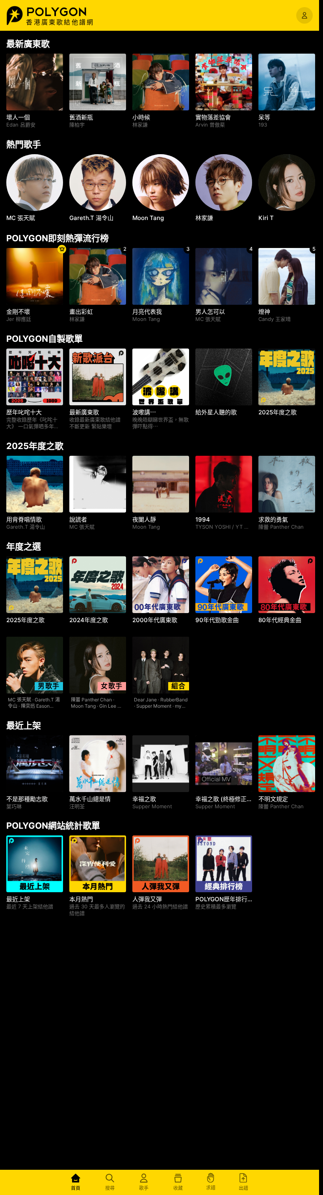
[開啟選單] (304, 15)
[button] (65, 11)
